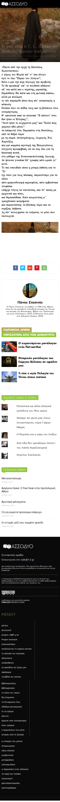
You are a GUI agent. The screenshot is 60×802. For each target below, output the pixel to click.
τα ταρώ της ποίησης (11, 774)
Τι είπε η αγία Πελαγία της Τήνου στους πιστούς (36, 375)
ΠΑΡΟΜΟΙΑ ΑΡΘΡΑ (16, 330)
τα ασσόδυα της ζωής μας (14, 667)
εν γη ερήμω (8, 711)
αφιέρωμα (6, 672)
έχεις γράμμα (8, 725)
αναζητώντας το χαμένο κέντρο (17, 649)
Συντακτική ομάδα (12, 555)
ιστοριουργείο (8, 746)
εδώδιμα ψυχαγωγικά (12, 707)
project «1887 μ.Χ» (10, 635)
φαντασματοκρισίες (11, 783)
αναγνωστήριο (8, 644)
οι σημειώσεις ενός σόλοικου (15, 769)
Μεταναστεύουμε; (11, 478)
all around (6, 630)
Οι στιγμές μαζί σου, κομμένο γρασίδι (22, 522)
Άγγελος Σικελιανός (29, 454)
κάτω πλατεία (8, 750)
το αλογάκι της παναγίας (13, 653)
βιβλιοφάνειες (8, 688)
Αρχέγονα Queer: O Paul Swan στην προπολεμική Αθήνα (28, 490)
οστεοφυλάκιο (8, 764)
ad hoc (5, 625)
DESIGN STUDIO (13, 602)
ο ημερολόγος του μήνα (13, 730)
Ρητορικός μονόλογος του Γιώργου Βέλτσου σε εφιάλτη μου (37, 361)
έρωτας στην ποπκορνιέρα (14, 720)
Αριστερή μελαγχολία (14, 501)
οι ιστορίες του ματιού (12, 741)
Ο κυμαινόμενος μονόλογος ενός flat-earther (37, 345)
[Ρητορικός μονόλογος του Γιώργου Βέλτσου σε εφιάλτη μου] (9, 361)
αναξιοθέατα (8, 663)
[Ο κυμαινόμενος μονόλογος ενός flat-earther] (9, 346)
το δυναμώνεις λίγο (11, 702)
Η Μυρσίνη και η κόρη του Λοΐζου (37, 434)
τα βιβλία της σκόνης (11, 677)
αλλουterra (7, 658)
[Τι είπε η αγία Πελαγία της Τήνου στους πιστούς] (9, 376)
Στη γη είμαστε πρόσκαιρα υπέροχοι (22, 512)
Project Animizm (9, 639)
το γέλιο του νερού (11, 693)
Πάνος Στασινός (30, 302)
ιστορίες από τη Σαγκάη (13, 734)
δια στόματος (9, 40)
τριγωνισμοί (7, 778)
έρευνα (5, 716)
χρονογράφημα (9, 788)
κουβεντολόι (7, 755)
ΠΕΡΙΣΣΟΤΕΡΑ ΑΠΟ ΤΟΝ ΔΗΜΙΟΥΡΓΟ (28, 335)
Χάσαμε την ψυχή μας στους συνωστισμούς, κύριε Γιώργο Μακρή (34, 423)
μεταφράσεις (8, 760)
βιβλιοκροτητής (9, 683)
